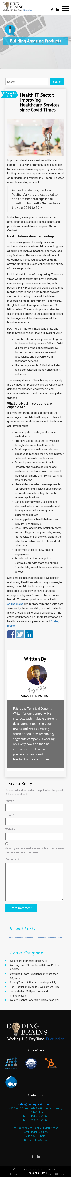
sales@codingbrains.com (34, 1104)
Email (9, 815)
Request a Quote (37, 1173)
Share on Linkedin (29, 634)
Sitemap (59, 1174)
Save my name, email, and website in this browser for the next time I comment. (35, 850)
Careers (14, 1174)
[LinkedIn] (57, 10)
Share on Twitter (20, 634)
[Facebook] (52, 10)
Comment (12, 859)
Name (9, 800)
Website (10, 829)
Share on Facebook (11, 634)
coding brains (15, 604)
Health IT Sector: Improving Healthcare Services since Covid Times (39, 102)
